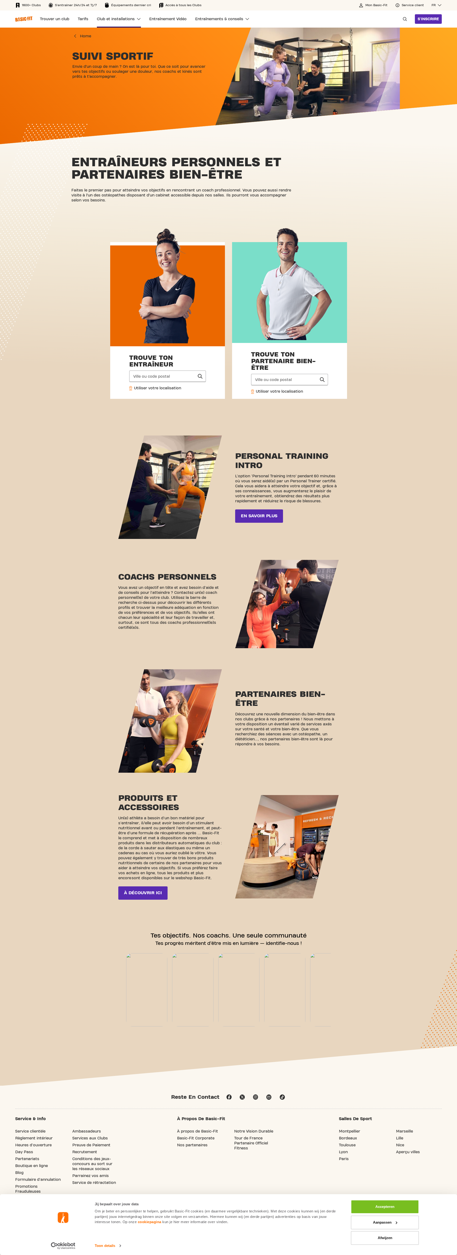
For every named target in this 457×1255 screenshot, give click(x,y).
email (269, 1097)
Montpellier (349, 1131)
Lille (399, 1138)
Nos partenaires (192, 1145)
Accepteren (384, 1207)
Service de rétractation (94, 1183)
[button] (437, 5)
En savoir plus (259, 516)
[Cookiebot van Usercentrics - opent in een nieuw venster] (63, 1245)
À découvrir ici (143, 893)
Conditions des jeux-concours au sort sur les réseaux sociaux (92, 1164)
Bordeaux (348, 1138)
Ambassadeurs (86, 1131)
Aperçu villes (408, 1152)
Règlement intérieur (34, 1138)
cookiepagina (149, 1222)
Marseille (404, 1131)
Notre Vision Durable (253, 1131)
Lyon (343, 1152)
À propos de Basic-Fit (197, 1131)
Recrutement (84, 1152)
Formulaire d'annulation (38, 1180)
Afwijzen (385, 1238)
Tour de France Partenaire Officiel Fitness (251, 1143)
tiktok (282, 1097)
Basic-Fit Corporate (195, 1138)
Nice (400, 1145)
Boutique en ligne (31, 1166)
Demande (403, 19)
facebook (229, 1097)
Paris (344, 1159)
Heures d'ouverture (33, 1145)
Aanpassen (382, 1222)
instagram (255, 1097)
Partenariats (27, 1159)
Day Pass (24, 1152)
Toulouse (347, 1145)
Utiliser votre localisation (157, 388)
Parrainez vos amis (90, 1176)
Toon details (105, 1246)
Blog (19, 1173)
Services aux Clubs (90, 1138)
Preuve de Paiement (91, 1145)
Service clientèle (30, 1131)
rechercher (200, 376)
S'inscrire (428, 19)
